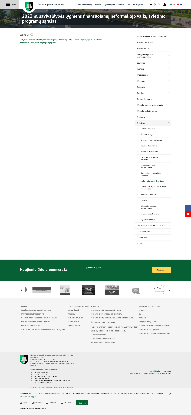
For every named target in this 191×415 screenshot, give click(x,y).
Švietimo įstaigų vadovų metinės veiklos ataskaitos (153, 188)
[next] (170, 289)
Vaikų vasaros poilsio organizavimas (149, 166)
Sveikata (141, 117)
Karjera (24, 306)
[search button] (159, 5)
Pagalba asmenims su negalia (150, 105)
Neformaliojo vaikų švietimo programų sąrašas (38, 43)
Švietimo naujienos (148, 129)
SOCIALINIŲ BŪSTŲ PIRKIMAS (149, 306)
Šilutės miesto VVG (98, 335)
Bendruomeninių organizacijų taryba (106, 310)
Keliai (139, 243)
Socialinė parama (144, 99)
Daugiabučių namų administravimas (145, 55)
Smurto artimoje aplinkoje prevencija (154, 326)
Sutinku (82, 403)
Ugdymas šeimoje (148, 219)
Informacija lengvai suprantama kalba (154, 333)
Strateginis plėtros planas (32, 314)
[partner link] (37, 290)
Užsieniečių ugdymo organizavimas (148, 207)
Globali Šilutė (73, 310)
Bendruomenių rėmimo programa (103, 322)
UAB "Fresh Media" (164, 373)
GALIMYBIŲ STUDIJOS (75, 318)
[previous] (21, 289)
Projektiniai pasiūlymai (30, 326)
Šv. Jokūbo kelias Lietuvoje (78, 306)
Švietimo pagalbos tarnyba (151, 214)
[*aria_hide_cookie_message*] (170, 394)
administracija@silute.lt (59, 361)
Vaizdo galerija (74, 326)
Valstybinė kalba (144, 231)
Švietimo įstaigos (147, 134)
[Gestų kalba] (155, 4)
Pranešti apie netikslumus (160, 371)
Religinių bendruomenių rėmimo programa (108, 331)
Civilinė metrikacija (145, 42)
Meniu (13, 4)
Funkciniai (38, 403)
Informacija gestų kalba (149, 330)
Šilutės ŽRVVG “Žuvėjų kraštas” (103, 339)
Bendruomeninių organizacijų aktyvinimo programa (112, 318)
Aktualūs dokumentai (149, 146)
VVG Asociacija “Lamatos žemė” (103, 343)
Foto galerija (73, 322)
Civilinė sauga (143, 48)
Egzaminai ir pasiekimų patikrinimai (149, 158)
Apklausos (143, 310)
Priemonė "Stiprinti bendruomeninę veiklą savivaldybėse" (114, 327)
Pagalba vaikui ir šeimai (147, 111)
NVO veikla (95, 306)
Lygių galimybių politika (149, 322)
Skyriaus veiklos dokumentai (152, 140)
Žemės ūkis (142, 237)
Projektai (144, 200)
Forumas (142, 318)
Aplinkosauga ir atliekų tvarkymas (152, 36)
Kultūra (140, 68)
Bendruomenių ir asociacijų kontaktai (106, 314)
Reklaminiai (68, 403)
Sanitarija (141, 87)
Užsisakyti (161, 270)
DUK (140, 314)
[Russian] (181, 4)
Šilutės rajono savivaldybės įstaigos (36, 310)
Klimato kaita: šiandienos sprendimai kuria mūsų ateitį (43, 330)
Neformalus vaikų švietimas (152, 181)
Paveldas (141, 81)
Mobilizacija (142, 74)
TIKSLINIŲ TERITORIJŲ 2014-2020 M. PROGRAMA (39, 318)
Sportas (140, 93)
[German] (178, 4)
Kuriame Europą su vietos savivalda (35, 322)
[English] (174, 4)
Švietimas (142, 123)
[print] (31, 34)
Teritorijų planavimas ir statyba (150, 225)
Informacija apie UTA (149, 194)
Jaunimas (141, 63)
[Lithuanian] (171, 4)
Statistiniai (52, 403)
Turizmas (71, 314)
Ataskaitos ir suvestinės (149, 151)
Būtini (25, 403)
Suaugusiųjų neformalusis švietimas (151, 174)
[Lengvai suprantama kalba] (151, 4)
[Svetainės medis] (164, 4)
